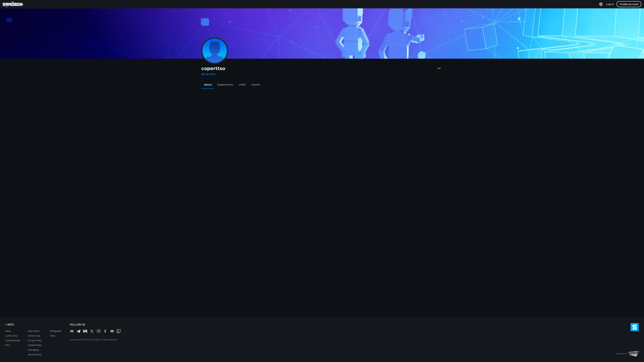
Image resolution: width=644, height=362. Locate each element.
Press (52, 336)
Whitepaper (56, 331)
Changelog (33, 350)
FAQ (7, 345)
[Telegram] (78, 331)
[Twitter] (92, 331)
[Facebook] (105, 331)
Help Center (34, 331)
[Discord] (72, 331)
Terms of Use (34, 336)
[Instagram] (99, 331)
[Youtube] (112, 331)
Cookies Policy (35, 345)
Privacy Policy (35, 340)
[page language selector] (601, 4)
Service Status (35, 354)
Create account (629, 4)
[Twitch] (119, 331)
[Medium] (85, 331)
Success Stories (12, 340)
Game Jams (11, 336)
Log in (610, 4)
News (8, 331)
